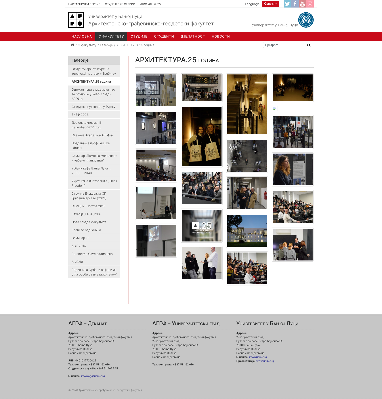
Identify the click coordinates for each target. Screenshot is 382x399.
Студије (139, 36)
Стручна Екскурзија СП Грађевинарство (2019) (89, 196)
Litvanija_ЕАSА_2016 (86, 214)
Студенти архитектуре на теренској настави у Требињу (94, 71)
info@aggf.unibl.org (93, 376)
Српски (269, 3)
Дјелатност (193, 36)
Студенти (164, 36)
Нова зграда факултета (89, 222)
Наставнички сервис (84, 4)
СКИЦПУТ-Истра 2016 (88, 206)
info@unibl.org (258, 357)
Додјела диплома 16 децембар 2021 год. (87, 125)
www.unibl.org (265, 361)
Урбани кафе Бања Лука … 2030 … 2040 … (91, 170)
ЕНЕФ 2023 (80, 114)
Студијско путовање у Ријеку (93, 106)
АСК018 (77, 262)
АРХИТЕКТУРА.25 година (91, 81)
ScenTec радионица (86, 230)
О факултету (111, 36)
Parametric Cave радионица (92, 254)
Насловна (82, 36)
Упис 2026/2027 (150, 4)
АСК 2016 (79, 246)
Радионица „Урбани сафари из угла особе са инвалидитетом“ (94, 272)
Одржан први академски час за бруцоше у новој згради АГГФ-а (93, 94)
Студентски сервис (120, 4)
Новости (221, 36)
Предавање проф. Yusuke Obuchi (91, 145)
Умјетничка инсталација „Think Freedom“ (94, 183)
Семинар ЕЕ (80, 238)
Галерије (106, 45)
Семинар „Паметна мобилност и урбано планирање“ (94, 158)
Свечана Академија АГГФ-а (92, 135)
